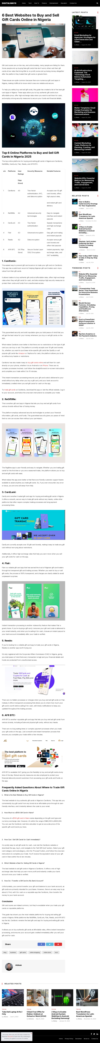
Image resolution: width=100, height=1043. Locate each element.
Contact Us (73, 3)
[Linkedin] (97, 1034)
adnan (18, 965)
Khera (77, 44)
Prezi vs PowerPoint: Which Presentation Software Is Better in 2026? (87, 322)
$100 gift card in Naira (21, 818)
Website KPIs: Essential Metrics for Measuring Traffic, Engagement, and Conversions (84, 181)
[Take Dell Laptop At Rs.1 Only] (13, 997)
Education (64, 3)
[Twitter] (94, 1034)
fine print (10, 1036)
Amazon (21, 353)
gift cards (23, 952)
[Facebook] (91, 1034)
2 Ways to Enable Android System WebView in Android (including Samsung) (60, 1015)
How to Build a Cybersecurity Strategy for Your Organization (88, 204)
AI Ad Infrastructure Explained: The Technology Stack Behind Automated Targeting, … (83, 74)
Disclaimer (78, 1038)
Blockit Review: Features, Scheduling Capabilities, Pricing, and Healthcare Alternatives (87, 307)
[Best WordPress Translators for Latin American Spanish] (87, 997)
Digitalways (9, 3)
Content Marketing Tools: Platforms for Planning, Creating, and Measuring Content (84, 146)
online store (47, 952)
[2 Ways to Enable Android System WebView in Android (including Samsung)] (62, 997)
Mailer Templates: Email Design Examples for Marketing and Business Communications (84, 111)
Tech (30, 3)
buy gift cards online (35, 363)
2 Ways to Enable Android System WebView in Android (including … (86, 230)
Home (24, 3)
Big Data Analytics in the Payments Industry (88, 335)
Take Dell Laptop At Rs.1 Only (12, 1013)
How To (36, 3)
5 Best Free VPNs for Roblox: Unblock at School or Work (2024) (36, 1014)
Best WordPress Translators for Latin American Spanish (87, 216)
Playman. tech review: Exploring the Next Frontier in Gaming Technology (87, 244)
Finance (44, 3)
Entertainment (54, 3)
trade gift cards (9, 390)
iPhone (45, 365)
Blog (76, 32)
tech (56, 952)
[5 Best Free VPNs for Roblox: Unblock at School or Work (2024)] (38, 997)
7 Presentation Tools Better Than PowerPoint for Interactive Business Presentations (88, 291)
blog (5, 952)
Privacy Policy (69, 1038)
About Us (86, 1038)
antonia (82, 250)
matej (81, 221)
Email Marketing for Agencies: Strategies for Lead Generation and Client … (85, 38)
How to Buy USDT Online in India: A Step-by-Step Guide (88, 258)
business (13, 952)
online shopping (35, 952)
